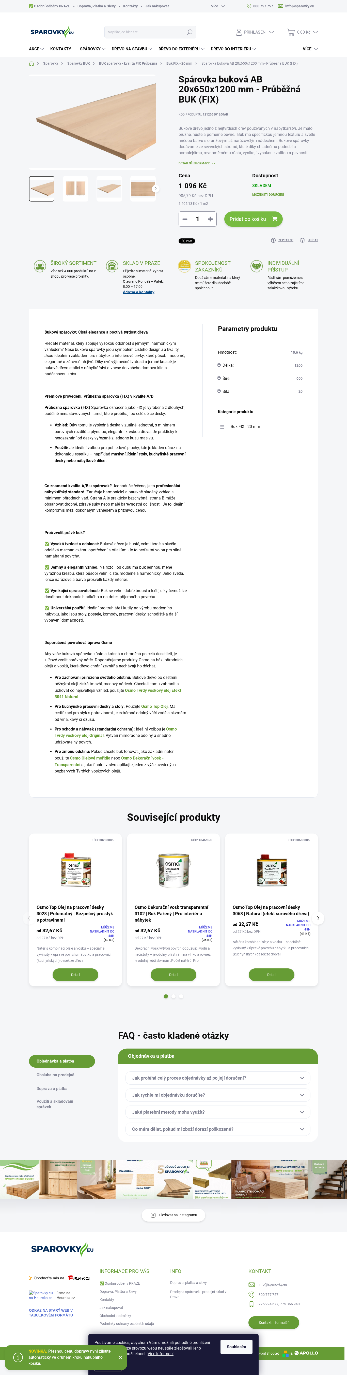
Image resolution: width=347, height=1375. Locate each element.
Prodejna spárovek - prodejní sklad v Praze (198, 1294)
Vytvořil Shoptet (266, 1353)
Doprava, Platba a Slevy (96, 6)
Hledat (190, 32)
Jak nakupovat (157, 6)
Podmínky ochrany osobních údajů (127, 1324)
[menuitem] (37, 49)
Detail (75, 975)
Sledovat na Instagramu (178, 1215)
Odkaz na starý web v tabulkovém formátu (51, 1312)
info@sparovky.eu (273, 1284)
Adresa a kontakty (138, 292)
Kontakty (130, 6)
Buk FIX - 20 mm (245, 426)
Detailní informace (194, 163)
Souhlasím (236, 1346)
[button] (166, 996)
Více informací (161, 1353)
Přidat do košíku (248, 219)
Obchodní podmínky (115, 1316)
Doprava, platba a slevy (188, 1283)
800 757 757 (268, 1295)
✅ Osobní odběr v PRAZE (49, 6)
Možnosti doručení (268, 194)
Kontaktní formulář (274, 1323)
